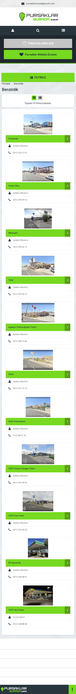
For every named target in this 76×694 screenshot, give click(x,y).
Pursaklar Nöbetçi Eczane (40, 54)
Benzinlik (18, 83)
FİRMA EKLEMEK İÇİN (40, 43)
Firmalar (6, 83)
